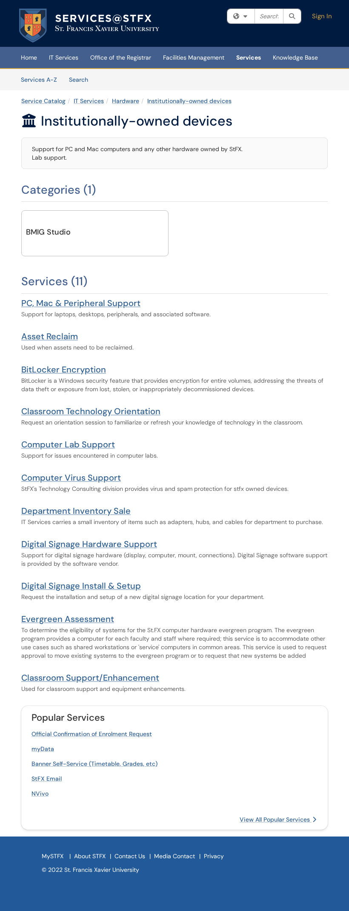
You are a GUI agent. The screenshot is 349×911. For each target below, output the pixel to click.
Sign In (322, 16)
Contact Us (129, 856)
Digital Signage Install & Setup (81, 585)
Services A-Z (39, 79)
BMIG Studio (48, 232)
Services (248, 57)
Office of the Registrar (120, 57)
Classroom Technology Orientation (90, 411)
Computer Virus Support (71, 477)
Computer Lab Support (68, 444)
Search (81, 79)
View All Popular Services (276, 819)
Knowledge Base (295, 57)
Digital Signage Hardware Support (89, 544)
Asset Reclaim (49, 336)
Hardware (125, 101)
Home (29, 57)
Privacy (214, 856)
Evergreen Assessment (67, 619)
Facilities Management (193, 57)
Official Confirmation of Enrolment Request (91, 734)
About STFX (90, 856)
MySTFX (52, 856)
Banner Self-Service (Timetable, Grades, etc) (94, 764)
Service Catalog (43, 101)
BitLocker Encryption (63, 369)
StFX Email (46, 778)
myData (42, 749)
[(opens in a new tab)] (89, 26)
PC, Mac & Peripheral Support (80, 303)
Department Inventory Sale (76, 510)
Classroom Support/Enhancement (90, 677)
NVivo (40, 793)
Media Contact (174, 856)
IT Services (63, 57)
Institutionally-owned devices (189, 101)
